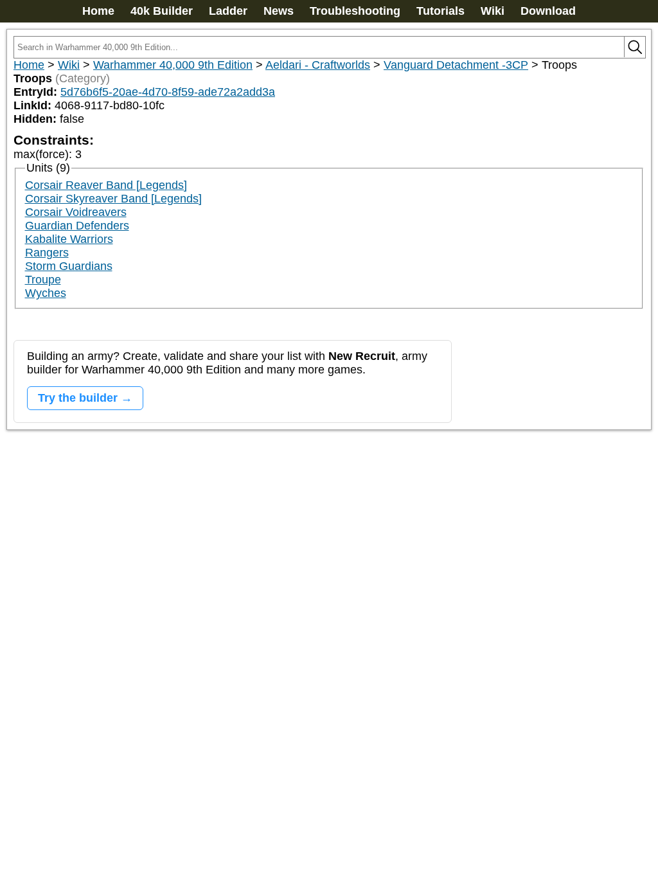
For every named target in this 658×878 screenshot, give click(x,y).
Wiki (492, 10)
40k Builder (161, 10)
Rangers (47, 252)
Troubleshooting (355, 10)
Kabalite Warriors (69, 239)
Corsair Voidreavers (76, 212)
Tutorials (440, 10)
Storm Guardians (68, 266)
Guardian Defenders (77, 225)
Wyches (45, 293)
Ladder (228, 10)
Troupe (43, 279)
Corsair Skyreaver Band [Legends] (113, 198)
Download (548, 10)
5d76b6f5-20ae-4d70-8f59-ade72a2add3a (167, 91)
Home (98, 10)
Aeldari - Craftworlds (317, 64)
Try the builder (78, 397)
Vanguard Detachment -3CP (456, 64)
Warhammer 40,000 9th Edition (173, 64)
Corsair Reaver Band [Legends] (106, 185)
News (278, 10)
